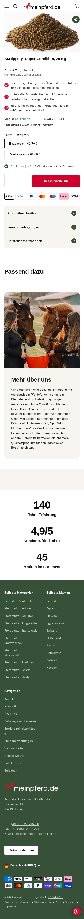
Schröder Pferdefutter (19, 601)
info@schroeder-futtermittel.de (35, 833)
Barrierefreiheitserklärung (20, 731)
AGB (58, 902)
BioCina (51, 616)
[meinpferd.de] (42, 788)
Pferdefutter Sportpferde (20, 630)
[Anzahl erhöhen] (25, 180)
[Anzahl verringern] (10, 180)
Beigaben (10, 770)
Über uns (10, 714)
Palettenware (13, 763)
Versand (70, 902)
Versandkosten (32, 74)
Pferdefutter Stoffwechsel (13, 640)
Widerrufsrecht (42, 902)
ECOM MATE (55, 897)
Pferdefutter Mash (16, 677)
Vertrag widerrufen (21, 850)
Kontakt (9, 699)
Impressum (10, 906)
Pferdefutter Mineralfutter (13, 653)
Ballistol (51, 660)
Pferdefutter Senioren (19, 616)
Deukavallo (53, 653)
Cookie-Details (14, 755)
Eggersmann (55, 623)
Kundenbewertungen (18, 741)
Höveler (51, 667)
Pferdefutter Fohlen (17, 608)
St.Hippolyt (22, 118)
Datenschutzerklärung (17, 902)
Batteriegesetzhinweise (20, 721)
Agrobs (51, 608)
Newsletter (11, 706)
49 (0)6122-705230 (25, 824)
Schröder (52, 601)
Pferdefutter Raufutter (19, 662)
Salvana (51, 630)
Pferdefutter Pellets (17, 670)
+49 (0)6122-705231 (25, 828)
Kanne (50, 645)
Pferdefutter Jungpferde (20, 623)
